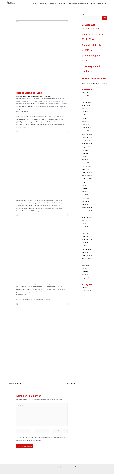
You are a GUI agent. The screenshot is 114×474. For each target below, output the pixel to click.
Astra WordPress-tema (76, 467)
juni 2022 (85, 188)
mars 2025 (85, 99)
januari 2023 (86, 169)
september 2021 (87, 217)
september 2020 (87, 239)
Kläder (92, 3)
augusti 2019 (86, 265)
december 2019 (87, 255)
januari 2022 (86, 204)
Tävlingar (62, 3)
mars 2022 (85, 198)
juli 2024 (85, 112)
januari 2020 (86, 252)
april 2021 (85, 230)
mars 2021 (85, 233)
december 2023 (87, 134)
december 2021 (87, 207)
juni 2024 (85, 115)
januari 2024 (86, 131)
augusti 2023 (86, 147)
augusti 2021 (86, 220)
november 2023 (87, 137)
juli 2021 (84, 223)
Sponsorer (100, 3)
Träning (51, 3)
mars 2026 (85, 96)
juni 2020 (85, 246)
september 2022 (87, 179)
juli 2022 (85, 185)
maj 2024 (85, 118)
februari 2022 (86, 201)
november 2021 (87, 211)
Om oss (42, 3)
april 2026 (85, 92)
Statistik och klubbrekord (77, 3)
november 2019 (87, 258)
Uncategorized (37, 96)
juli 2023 (85, 150)
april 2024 (85, 121)
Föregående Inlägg (14, 383)
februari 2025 (86, 102)
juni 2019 (85, 271)
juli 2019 (84, 268)
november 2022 (87, 175)
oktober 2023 (86, 140)
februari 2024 (86, 127)
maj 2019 (85, 275)
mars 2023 (85, 163)
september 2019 (87, 262)
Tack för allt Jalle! (91, 28)
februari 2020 (86, 249)
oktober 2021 (86, 214)
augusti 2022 (86, 182)
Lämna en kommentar (23, 96)
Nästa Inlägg (72, 383)
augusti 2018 (86, 278)
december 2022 (87, 172)
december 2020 (87, 236)
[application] (45, 4)
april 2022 (85, 195)
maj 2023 (85, 156)
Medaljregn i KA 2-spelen (99, 83)
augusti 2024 (86, 108)
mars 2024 (85, 124)
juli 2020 (85, 243)
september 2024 (87, 105)
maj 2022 (85, 191)
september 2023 (87, 143)
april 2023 (85, 159)
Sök (83, 14)
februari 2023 (86, 166)
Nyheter (34, 3)
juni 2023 (85, 153)
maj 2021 (85, 227)
